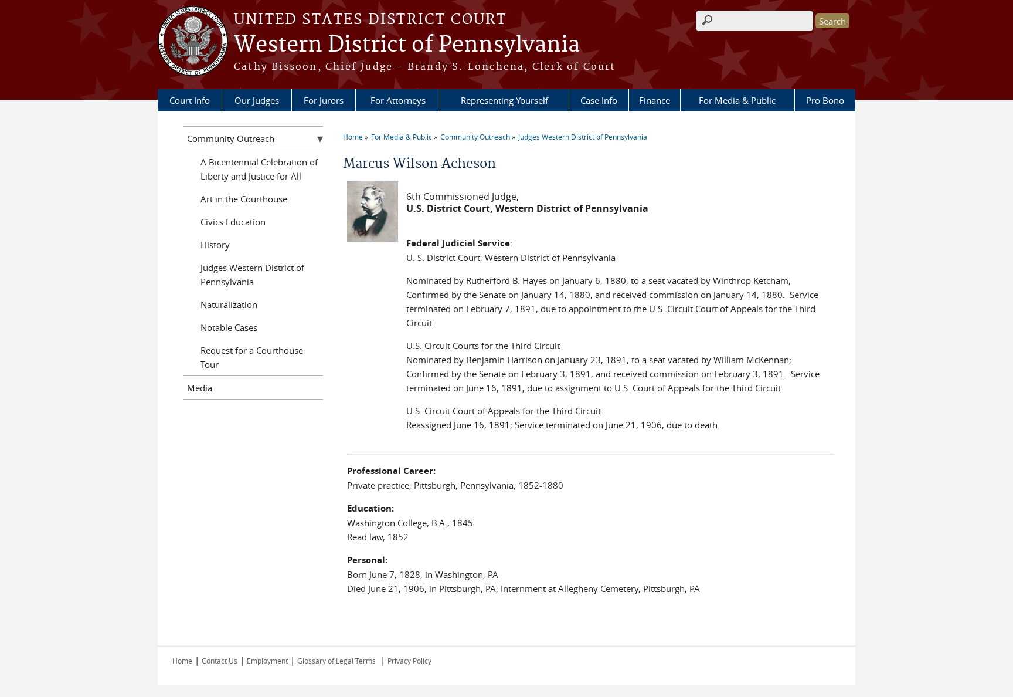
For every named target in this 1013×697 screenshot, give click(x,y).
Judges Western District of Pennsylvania (582, 136)
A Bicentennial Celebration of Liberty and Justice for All (259, 169)
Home (353, 136)
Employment (267, 660)
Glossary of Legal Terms (336, 660)
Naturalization (228, 304)
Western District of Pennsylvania (407, 45)
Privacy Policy (409, 660)
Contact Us (219, 660)
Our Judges (256, 100)
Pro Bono (825, 100)
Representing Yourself (504, 100)
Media (199, 388)
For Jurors (324, 100)
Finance (654, 100)
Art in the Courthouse (243, 199)
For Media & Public (737, 100)
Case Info (598, 100)
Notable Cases (228, 327)
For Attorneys (398, 100)
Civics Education (233, 222)
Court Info (189, 100)
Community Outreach (475, 136)
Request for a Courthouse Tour (251, 357)
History (215, 245)
